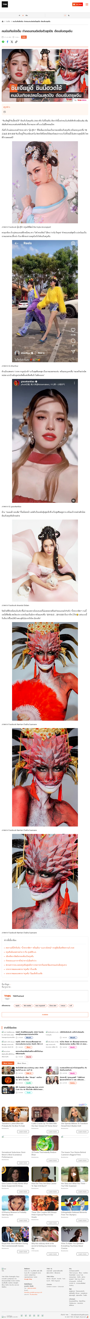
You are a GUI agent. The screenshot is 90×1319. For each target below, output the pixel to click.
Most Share (21, 1063)
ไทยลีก (85, 1295)
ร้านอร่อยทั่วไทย (73, 1301)
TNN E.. (29, 1073)
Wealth (53, 1279)
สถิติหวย (71, 1305)
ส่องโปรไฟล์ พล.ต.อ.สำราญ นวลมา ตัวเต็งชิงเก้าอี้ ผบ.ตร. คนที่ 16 (30, 1069)
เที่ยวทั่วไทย (82, 1301)
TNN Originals (55, 1281)
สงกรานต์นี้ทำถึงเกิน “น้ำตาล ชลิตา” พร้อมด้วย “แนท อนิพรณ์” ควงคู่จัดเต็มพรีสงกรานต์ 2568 (40, 948)
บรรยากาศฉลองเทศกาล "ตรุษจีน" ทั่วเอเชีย (21, 969)
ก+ (27, 15)
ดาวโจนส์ (79, 1281)
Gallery (71, 1285)
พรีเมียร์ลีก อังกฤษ (74, 1293)
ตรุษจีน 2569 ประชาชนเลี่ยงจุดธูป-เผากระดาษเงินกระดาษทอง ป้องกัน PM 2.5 (29, 1043)
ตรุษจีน (17, 1005)
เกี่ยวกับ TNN (64, 1315)
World (28, 1057)
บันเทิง (8, 21)
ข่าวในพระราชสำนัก (74, 1271)
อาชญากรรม (72, 1277)
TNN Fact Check (80, 1279)
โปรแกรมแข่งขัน (80, 1291)
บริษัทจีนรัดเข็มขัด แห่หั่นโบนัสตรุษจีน (72, 1032)
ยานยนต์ (71, 1279)
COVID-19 (72, 1283)
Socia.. (72, 1083)
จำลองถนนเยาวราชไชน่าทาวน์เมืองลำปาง (21, 961)
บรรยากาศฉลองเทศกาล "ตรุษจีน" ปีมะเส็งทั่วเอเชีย (24, 973)
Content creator (52, 1287)
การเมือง (85, 1273)
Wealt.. (29, 1037)
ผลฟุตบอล (72, 1291)
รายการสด (49, 1271)
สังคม (28, 1047)
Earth (28, 1083)
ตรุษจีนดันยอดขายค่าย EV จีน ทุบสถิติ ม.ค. (21, 952)
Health (59, 1279)
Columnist (61, 1287)
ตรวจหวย (80, 1303)
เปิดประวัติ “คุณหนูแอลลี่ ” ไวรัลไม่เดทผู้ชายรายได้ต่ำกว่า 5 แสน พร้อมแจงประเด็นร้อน (72, 1078)
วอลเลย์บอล (84, 1293)
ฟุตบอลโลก (79, 1295)
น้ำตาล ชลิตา (53, 1005)
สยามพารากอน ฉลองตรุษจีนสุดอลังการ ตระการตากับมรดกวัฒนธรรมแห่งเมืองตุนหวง (36, 965)
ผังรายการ (57, 1273)
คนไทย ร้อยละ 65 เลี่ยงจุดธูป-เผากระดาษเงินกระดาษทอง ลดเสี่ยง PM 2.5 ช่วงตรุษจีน (74, 1043)
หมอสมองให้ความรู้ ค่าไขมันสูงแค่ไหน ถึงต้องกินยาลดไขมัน (73, 1069)
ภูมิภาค (83, 1277)
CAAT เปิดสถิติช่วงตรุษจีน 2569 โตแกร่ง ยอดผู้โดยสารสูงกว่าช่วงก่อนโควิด (30, 1033)
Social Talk (79, 1275)
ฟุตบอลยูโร (72, 1295)
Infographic (72, 1281)
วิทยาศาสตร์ (72, 1275)
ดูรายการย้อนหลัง (58, 1271)
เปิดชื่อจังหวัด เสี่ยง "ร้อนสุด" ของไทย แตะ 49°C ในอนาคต (29, 1078)
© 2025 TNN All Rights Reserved (75, 1317)
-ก (19, 15)
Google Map (28, 1279)
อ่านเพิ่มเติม (45, 1014)
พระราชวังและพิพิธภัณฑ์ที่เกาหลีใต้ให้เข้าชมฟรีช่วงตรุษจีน (29, 1052)
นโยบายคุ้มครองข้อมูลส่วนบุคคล (79, 1315)
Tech (28, 1092)
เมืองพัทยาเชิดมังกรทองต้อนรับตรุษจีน (20, 956)
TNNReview (72, 1303)
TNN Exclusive (73, 1273)
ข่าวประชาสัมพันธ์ (80, 1283)
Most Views (8, 1063)
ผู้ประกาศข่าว (50, 1273)
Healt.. (72, 1047)
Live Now (79, 4)
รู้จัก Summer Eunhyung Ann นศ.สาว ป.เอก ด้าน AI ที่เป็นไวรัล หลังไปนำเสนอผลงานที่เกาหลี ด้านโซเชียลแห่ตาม (30, 1088)
